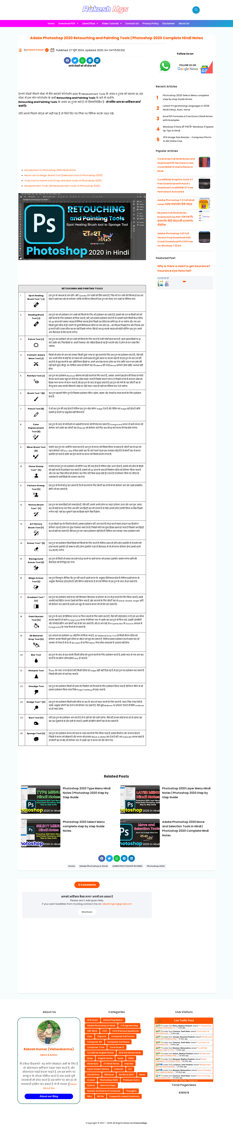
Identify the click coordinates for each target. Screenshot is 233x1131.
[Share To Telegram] (89, 60)
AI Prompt (92, 1020)
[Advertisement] (82, 83)
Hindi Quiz (92, 1063)
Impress (128, 1063)
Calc (89, 1036)
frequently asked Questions (124, 1096)
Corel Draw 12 (117, 1047)
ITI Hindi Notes (111, 1063)
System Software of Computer (104, 1091)
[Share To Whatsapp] (82, 60)
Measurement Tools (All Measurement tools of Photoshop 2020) (62, 185)
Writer (100, 1096)
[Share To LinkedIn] (97, 60)
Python (91, 1085)
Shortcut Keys (108, 1085)
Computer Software (118, 1042)
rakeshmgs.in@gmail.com (117, 903)
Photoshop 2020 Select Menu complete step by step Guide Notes (186, 97)
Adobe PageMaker (113, 1020)
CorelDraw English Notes (100, 1052)
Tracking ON (192, 1080)
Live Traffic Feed (184, 1020)
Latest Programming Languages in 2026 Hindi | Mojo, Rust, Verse (186, 107)
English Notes (105, 1058)
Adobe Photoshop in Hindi (101, 1025)
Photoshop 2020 (109, 1080)
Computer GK (94, 1042)
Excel (120, 1058)
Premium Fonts (131, 1080)
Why (89, 1096)
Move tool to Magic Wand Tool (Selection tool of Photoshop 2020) (63, 175)
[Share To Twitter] (74, 60)
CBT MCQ (92, 1031)
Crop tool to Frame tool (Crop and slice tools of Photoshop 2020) (63, 180)
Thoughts (131, 1091)
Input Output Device (98, 1069)
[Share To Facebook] (67, 60)
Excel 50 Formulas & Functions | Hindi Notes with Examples (188, 118)
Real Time (183, 1080)
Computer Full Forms (122, 1036)
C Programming (129, 1025)
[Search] (196, 9)
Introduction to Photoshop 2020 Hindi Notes (50, 170)
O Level (91, 1080)
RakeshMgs (140, 1122)
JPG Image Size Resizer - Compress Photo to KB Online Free (187, 139)
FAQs (131, 1058)
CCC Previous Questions (125, 1031)
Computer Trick (95, 1047)
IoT (130, 1069)
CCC (104, 1031)
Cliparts (101, 1036)
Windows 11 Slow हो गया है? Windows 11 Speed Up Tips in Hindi (188, 128)
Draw (90, 1058)
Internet (118, 1069)
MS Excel (109, 1074)
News (142, 1074)
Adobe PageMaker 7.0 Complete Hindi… (181, 1060)
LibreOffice (93, 1074)
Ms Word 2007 (126, 1074)
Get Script (174, 1080)
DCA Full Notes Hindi (130, 1052)
